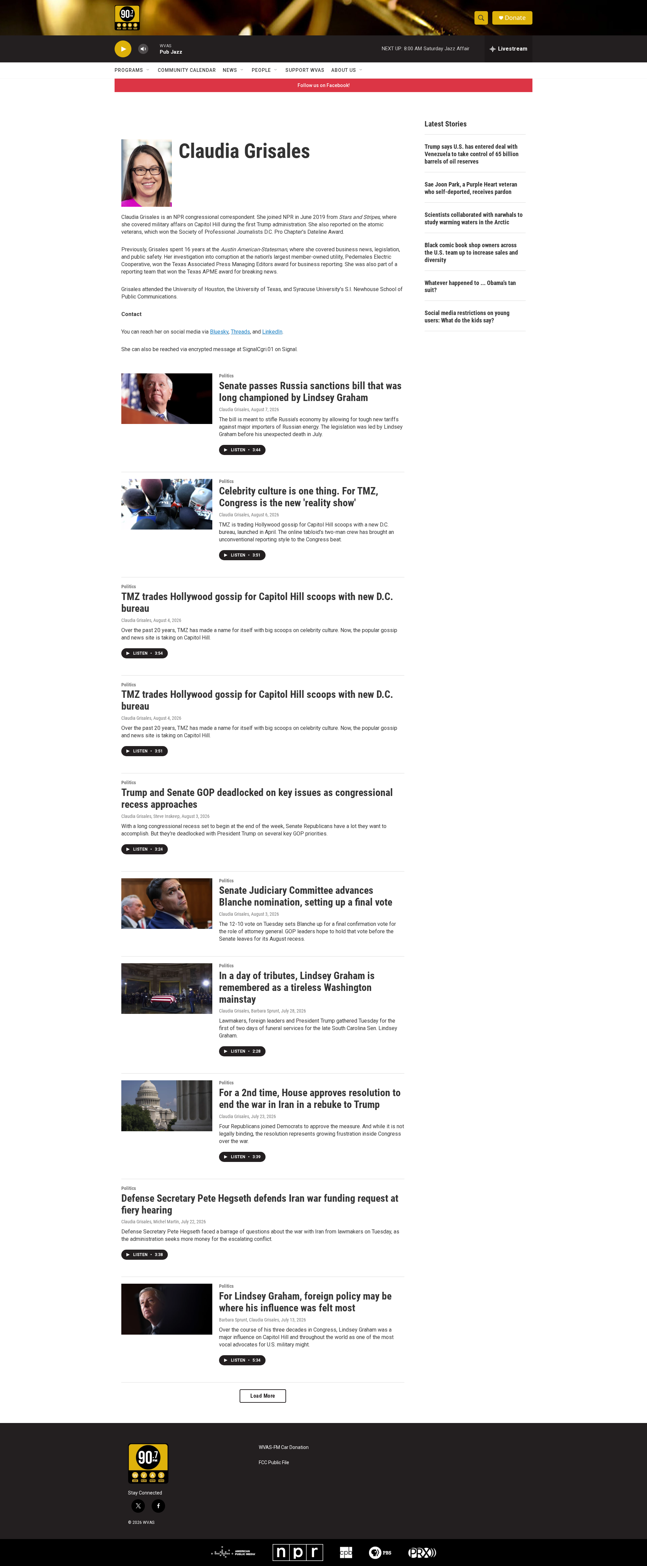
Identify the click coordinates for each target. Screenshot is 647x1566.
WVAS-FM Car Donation (284, 1447)
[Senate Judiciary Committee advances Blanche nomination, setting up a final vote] (166, 903)
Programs (129, 70)
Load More (262, 1396)
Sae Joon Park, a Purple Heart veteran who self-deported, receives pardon (471, 188)
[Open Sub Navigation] (148, 70)
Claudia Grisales (234, 409)
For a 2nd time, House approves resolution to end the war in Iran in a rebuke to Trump (310, 1098)
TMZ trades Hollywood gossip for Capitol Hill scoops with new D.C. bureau (257, 602)
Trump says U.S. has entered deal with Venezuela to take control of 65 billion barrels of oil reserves (472, 154)
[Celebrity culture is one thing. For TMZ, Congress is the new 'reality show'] (166, 504)
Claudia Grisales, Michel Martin (150, 1221)
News (230, 70)
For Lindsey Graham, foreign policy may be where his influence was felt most (305, 1302)
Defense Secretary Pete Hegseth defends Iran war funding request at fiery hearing (259, 1204)
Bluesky (219, 332)
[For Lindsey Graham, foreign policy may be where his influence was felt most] (166, 1309)
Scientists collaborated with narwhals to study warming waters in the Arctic (474, 218)
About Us (343, 70)
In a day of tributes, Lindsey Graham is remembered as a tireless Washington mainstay (297, 987)
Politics (226, 375)
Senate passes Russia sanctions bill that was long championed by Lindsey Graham (310, 391)
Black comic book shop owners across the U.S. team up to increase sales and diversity (471, 252)
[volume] (143, 49)
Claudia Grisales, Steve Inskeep (150, 816)
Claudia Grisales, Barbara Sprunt (249, 1011)
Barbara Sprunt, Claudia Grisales (249, 1319)
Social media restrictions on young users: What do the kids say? (467, 316)
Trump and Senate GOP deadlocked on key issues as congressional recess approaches (257, 798)
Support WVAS (305, 70)
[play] (123, 49)
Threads (240, 332)
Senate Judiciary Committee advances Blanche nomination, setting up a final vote (305, 896)
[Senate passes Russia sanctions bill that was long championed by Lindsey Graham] (166, 398)
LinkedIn (272, 332)
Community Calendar (187, 70)
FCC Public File (274, 1462)
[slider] (154, 48)
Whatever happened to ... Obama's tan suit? (470, 286)
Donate (515, 17)
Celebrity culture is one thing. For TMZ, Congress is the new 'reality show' (298, 497)
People (261, 70)
